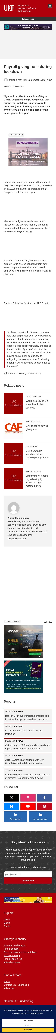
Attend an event (12, 962)
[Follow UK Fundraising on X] (11, 798)
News (50, 80)
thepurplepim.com (17, 538)
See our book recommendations (20, 952)
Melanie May (15, 80)
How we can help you (15, 945)
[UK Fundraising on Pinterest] (44, 806)
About (7, 981)
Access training (12, 955)
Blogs (7, 922)
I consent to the (27, 867)
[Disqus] (28, 582)
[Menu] (50, 6)
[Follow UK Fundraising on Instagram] (28, 798)
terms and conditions (35, 867)
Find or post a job (13, 959)
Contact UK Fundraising (16, 985)
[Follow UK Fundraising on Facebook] (44, 798)
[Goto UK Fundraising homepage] (27, 8)
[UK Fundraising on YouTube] (28, 806)
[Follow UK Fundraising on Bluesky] (11, 806)
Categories (27, 19)
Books (7, 926)
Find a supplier (11, 948)
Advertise (48, 622)
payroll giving (19, 86)
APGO (11, 221)
